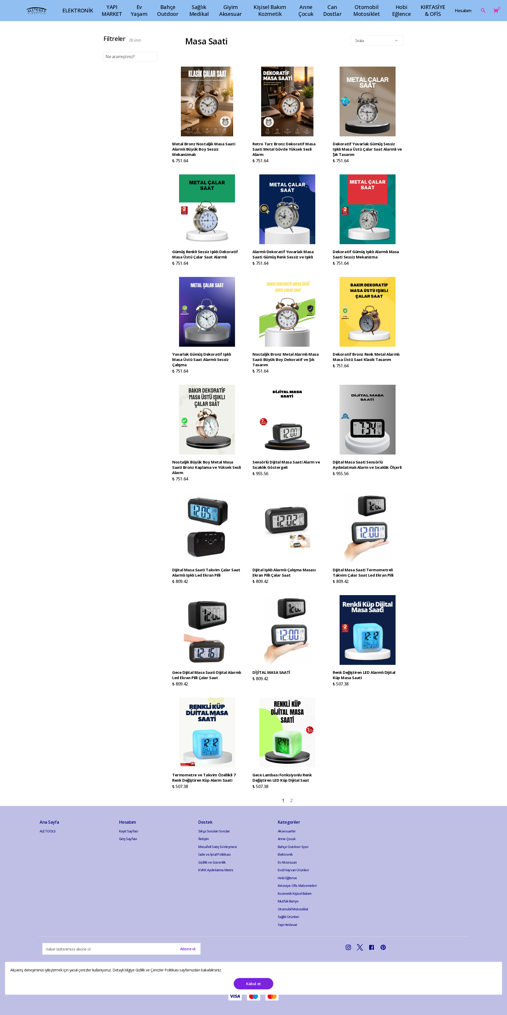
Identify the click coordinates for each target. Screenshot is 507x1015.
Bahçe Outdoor (167, 10)
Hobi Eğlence (401, 10)
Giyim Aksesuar (230, 10)
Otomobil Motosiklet (366, 10)
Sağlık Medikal (199, 10)
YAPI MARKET (112, 10)
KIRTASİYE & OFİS (433, 10)
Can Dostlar (332, 10)
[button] (494, 10)
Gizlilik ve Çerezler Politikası (157, 969)
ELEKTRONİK (77, 10)
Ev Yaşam (139, 10)
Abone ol (187, 948)
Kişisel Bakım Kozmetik (269, 10)
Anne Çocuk (305, 10)
